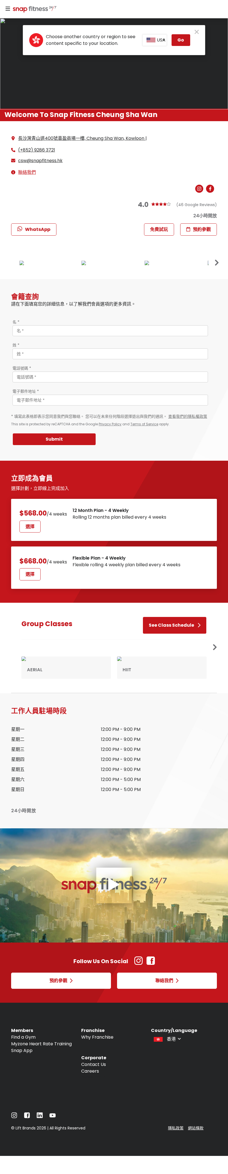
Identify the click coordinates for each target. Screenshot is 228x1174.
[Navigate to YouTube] (52, 1117)
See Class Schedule (171, 625)
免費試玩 (159, 229)
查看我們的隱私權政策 (187, 416)
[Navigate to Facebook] (27, 1117)
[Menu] (8, 8)
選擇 (30, 526)
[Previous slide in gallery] (217, 263)
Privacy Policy (110, 424)
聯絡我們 (27, 172)
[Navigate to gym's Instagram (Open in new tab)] (200, 189)
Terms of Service (144, 424)
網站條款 (196, 1128)
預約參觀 (202, 229)
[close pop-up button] (197, 32)
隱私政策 (176, 1128)
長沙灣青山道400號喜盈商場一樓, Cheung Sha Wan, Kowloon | (82, 138)
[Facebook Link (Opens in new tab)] (151, 963)
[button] (215, 647)
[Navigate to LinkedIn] (40, 1116)
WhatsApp (37, 229)
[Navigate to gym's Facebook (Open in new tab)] (211, 189)
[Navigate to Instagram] (14, 1117)
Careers (90, 1071)
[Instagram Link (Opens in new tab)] (138, 963)
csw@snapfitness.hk (40, 160)
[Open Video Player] (114, 885)
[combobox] (154, 40)
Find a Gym (23, 1037)
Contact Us (93, 1064)
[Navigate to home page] (33, 9)
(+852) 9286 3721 (36, 150)
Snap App (22, 1050)
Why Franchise (97, 1037)
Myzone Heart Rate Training (41, 1044)
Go (180, 40)
